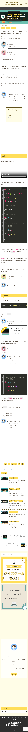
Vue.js (3, 469)
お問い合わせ (10, 717)
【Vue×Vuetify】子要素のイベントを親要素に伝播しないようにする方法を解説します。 (17, 505)
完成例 (11, 115)
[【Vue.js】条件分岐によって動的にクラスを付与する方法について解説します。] (15, 464)
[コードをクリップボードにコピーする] (25, 190)
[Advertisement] (14, 138)
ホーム (3, 717)
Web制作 (11, 469)
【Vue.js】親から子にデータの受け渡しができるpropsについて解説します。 (17, 482)
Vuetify (7, 469)
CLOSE (18, 110)
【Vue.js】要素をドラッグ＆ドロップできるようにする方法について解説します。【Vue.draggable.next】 (17, 525)
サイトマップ (15, 719)
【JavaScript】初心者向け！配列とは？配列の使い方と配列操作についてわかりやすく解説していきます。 (17, 493)
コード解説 (12, 117)
